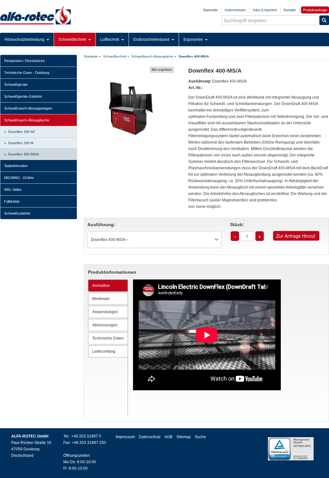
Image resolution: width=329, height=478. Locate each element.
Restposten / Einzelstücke (24, 61)
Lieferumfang (103, 351)
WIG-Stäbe (13, 189)
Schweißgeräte (16, 84)
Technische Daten (108, 338)
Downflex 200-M (20, 143)
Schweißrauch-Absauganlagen (28, 108)
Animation (101, 285)
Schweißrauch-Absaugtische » (153, 56)
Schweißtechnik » (116, 56)
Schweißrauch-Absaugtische (26, 120)
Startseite (210, 10)
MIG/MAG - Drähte (19, 178)
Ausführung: (101, 224)
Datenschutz (150, 437)
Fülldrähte (12, 201)
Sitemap (183, 437)
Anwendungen (105, 312)
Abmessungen (105, 325)
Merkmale (101, 299)
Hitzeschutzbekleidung (24, 39)
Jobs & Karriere (265, 10)
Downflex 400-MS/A (23, 154)
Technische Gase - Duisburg (26, 73)
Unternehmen (235, 10)
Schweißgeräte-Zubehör (23, 96)
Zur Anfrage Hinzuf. (296, 236)
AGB (168, 437)
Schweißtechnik (72, 39)
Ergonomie (193, 39)
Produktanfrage (315, 10)
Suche (200, 437)
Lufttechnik (110, 39)
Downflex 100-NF (21, 132)
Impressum (125, 437)
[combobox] (154, 239)
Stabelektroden (16, 166)
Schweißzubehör (17, 213)
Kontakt (290, 10)
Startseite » (92, 56)
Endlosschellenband (151, 39)
